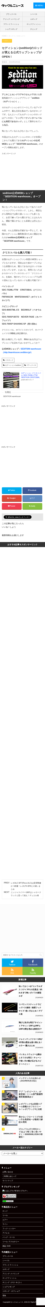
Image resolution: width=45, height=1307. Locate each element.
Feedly (33, 973)
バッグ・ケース (8, 1237)
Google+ (12, 498)
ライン (5, 1224)
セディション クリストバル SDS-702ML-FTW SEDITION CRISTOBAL (31, 375)
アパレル (6, 1233)
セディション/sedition (13, 365)
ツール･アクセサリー (10, 1242)
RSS (12, 973)
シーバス (6, 1260)
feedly (33, 506)
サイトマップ (7, 1181)
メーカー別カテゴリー (22, 1148)
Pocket (13, 506)
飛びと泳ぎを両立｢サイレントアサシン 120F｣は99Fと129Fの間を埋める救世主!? (30, 1025)
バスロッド (9, 360)
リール (5, 1215)
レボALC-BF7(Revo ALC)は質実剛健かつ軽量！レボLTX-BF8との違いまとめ (26, 886)
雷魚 (4, 1295)
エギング (6, 1269)
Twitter (12, 490)
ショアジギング (11, 29)
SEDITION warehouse (12, 396)
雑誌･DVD (6, 1246)
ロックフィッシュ (9, 1278)
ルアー (5, 1220)
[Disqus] (22, 778)
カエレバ (31, 379)
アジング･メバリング (11, 19)
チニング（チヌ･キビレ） (12, 1282)
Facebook (33, 490)
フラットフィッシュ (11, 24)
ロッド (5, 1211)
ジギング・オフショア (11, 1291)
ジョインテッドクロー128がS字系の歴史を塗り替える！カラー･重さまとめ (30, 1042)
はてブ (32, 498)
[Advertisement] (20, 171)
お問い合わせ (7, 1172)
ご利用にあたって (9, 1176)
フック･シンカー (9, 1228)
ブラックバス (11, 14)
